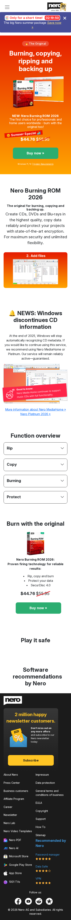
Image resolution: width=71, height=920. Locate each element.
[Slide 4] (42, 292)
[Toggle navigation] (7, 7)
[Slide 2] (29, 292)
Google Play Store (20, 864)
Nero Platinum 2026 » (35, 414)
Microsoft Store (18, 856)
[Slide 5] (49, 292)
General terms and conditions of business (50, 792)
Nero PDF (14, 840)
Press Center (12, 782)
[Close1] (65, 18)
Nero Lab (9, 823)
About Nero (11, 774)
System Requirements (43, 164)
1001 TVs (14, 881)
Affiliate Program (14, 798)
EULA (39, 802)
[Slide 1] (22, 292)
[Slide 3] (35, 292)
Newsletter (10, 814)
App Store (15, 873)
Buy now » (35, 153)
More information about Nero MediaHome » (35, 409)
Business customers (16, 790)
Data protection (45, 782)
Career (8, 807)
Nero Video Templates (18, 831)
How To (40, 827)
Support (41, 818)
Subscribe (31, 760)
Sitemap (41, 835)
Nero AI (13, 848)
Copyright (42, 810)
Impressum (42, 774)
